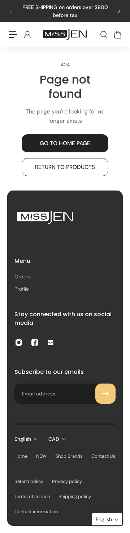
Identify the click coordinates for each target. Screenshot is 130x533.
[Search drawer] (103, 34)
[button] (107, 519)
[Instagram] (19, 342)
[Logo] (65, 34)
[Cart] (117, 34)
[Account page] (27, 34)
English (22, 439)
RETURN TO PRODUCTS (65, 167)
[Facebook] (35, 342)
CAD (53, 439)
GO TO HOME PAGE (65, 143)
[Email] (50, 342)
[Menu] (13, 34)
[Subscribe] (105, 394)
